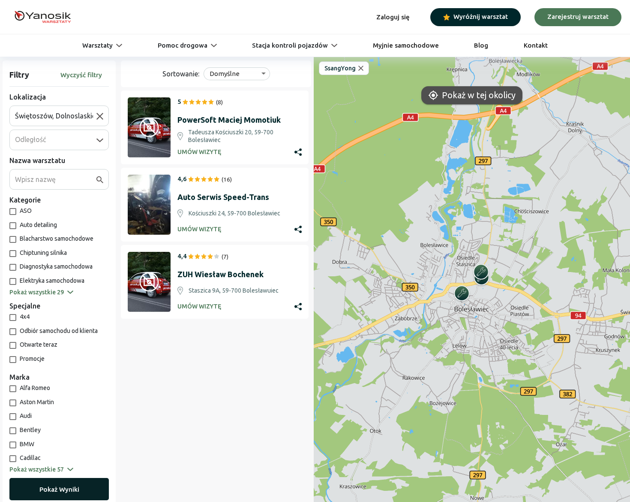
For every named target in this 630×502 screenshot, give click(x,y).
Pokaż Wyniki (59, 489)
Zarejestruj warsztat (578, 16)
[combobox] (55, 116)
